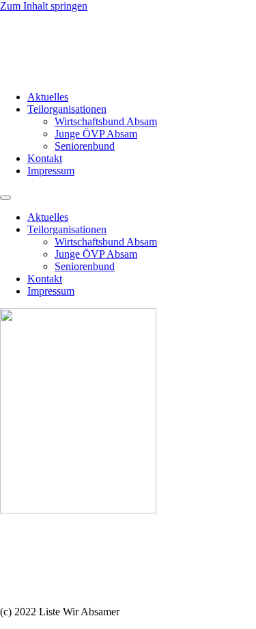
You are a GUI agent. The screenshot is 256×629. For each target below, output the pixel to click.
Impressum (50, 170)
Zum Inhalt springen (43, 6)
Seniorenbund (85, 146)
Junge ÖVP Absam (96, 133)
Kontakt (44, 158)
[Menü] (5, 198)
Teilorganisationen (66, 109)
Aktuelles (47, 97)
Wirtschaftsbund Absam (106, 121)
